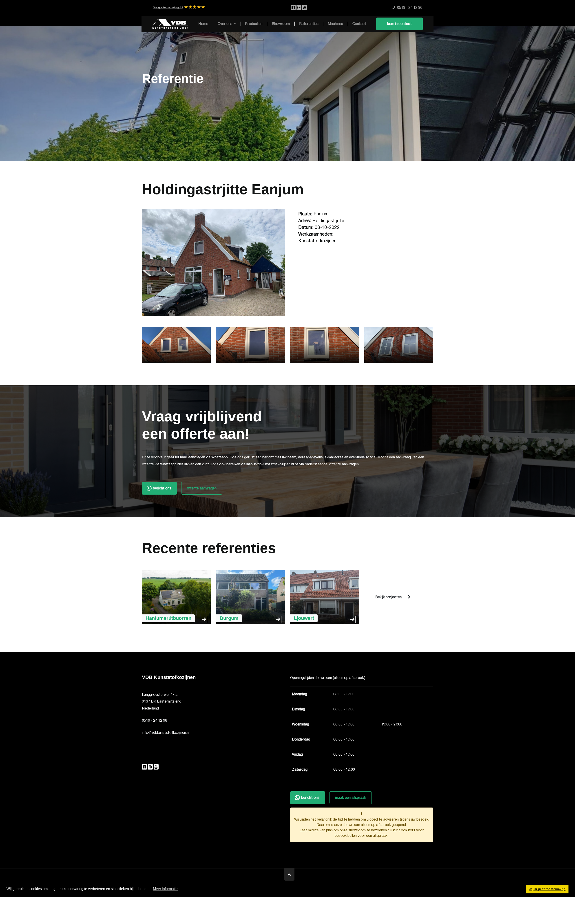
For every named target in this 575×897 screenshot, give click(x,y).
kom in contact (399, 23)
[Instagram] (299, 7)
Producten (253, 23)
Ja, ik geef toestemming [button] (547, 889)
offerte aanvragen (202, 488)
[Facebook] (293, 7)
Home (203, 23)
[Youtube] (304, 7)
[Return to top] (289, 874)
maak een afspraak (350, 797)
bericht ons (162, 488)
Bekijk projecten (388, 597)
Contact (359, 23)
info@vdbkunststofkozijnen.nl (165, 732)
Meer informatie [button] (165, 889)
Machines (335, 23)
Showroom (281, 23)
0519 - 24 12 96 (154, 720)
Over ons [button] (225, 23)
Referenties (308, 23)
